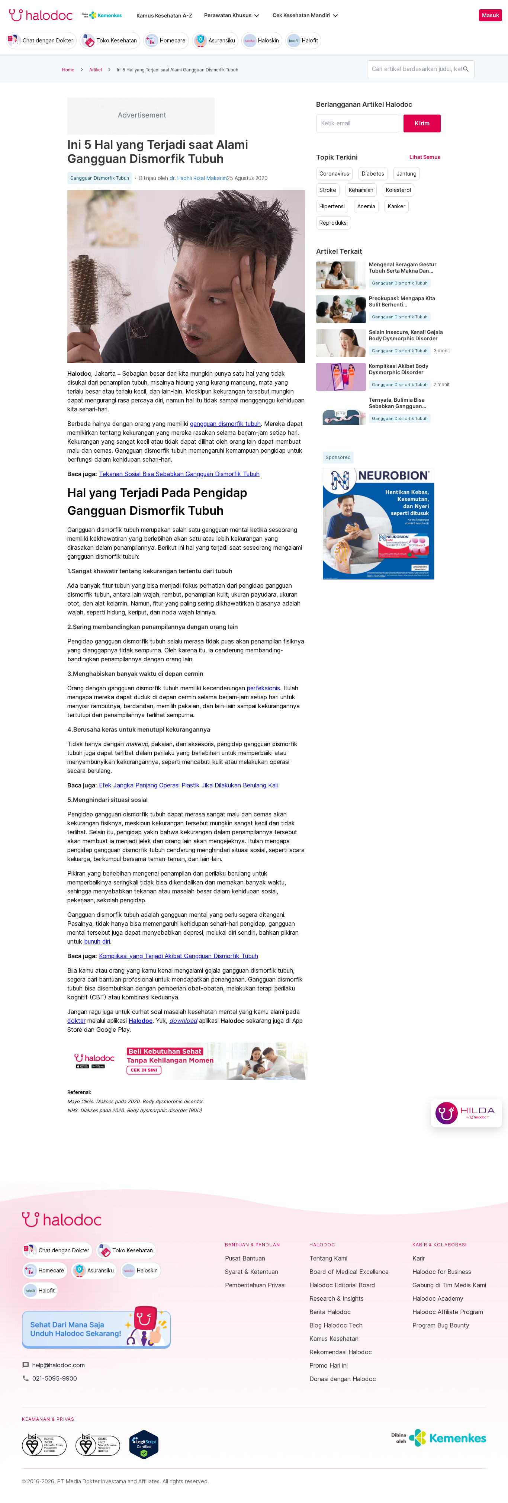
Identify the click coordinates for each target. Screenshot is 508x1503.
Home (68, 69)
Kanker (396, 206)
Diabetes (373, 174)
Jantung (407, 174)
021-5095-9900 (49, 1378)
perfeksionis (263, 688)
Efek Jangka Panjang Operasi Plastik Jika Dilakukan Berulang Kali (188, 785)
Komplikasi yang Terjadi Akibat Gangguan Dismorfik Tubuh (178, 956)
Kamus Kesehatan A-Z (164, 15)
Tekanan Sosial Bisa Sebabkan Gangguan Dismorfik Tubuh (179, 474)
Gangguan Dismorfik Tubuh (99, 178)
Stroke (327, 190)
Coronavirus (334, 174)
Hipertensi (332, 206)
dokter (76, 1020)
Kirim (422, 123)
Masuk (490, 15)
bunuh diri (97, 941)
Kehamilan (361, 190)
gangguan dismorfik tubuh (225, 423)
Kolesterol (398, 190)
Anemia (366, 206)
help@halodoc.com (53, 1365)
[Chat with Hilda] (466, 1113)
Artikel (95, 69)
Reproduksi (333, 223)
